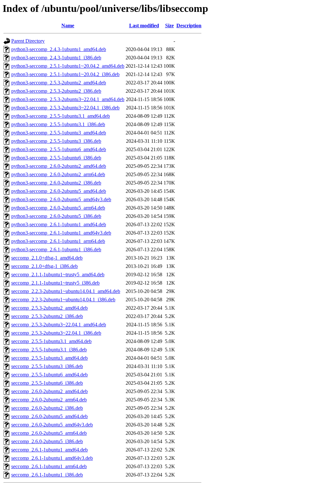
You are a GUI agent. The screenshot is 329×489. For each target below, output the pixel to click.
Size (169, 25)
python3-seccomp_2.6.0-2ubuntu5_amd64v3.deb (61, 199)
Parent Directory (28, 41)
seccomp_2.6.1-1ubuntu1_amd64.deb (49, 449)
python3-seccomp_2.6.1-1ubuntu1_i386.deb (56, 249)
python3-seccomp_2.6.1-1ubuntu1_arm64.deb (58, 241)
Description (188, 25)
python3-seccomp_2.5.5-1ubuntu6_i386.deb (56, 157)
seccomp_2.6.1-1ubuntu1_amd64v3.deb (52, 458)
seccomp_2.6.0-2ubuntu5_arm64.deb (49, 433)
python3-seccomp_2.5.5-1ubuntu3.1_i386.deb (58, 124)
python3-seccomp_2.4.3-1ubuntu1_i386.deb (56, 57)
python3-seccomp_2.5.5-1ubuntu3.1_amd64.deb (60, 116)
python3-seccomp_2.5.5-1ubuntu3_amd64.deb (58, 132)
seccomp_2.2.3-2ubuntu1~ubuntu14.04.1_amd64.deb (65, 291)
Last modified (144, 25)
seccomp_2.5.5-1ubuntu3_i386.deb (47, 366)
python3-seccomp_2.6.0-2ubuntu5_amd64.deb (58, 191)
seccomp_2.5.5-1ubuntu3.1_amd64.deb (51, 341)
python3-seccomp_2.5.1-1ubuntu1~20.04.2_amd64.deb (67, 66)
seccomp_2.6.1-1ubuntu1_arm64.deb (49, 466)
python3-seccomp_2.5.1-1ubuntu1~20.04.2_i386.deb (65, 74)
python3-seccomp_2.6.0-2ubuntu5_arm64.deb (58, 207)
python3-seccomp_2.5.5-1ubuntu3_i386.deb (56, 141)
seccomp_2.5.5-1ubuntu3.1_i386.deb (49, 349)
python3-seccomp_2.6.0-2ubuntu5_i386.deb (56, 216)
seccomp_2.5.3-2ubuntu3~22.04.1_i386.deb (56, 333)
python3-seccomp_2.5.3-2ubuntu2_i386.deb (56, 91)
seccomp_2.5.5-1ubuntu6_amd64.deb (49, 374)
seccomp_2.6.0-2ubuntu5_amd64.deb (49, 416)
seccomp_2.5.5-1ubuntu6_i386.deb (47, 383)
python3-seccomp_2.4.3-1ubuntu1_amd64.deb (58, 49)
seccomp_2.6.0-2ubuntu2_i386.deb (47, 408)
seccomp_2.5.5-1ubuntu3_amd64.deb (49, 358)
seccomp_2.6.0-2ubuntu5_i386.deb (47, 441)
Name (67, 25)
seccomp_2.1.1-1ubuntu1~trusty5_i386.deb (55, 283)
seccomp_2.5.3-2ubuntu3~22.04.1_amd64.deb (58, 324)
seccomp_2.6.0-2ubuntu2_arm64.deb (49, 399)
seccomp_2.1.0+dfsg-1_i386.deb (44, 266)
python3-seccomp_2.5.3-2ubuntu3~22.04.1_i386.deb (65, 107)
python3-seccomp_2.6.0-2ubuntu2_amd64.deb (58, 166)
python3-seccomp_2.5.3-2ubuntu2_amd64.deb (58, 82)
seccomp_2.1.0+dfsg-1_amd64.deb (47, 258)
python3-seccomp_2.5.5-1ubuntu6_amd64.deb (58, 149)
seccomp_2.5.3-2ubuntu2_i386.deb (47, 316)
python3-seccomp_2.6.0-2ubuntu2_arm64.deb (58, 174)
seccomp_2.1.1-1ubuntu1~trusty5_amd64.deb (57, 274)
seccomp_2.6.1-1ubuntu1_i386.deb (47, 474)
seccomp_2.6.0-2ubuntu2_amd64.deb (49, 391)
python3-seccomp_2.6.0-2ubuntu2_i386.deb (56, 182)
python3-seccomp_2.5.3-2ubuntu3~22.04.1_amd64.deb (67, 99)
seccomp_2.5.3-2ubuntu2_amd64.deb (49, 308)
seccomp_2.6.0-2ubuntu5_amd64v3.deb (52, 424)
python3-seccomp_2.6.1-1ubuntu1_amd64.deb (58, 224)
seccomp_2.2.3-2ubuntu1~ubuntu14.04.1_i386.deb (63, 299)
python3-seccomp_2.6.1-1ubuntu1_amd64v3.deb (61, 233)
